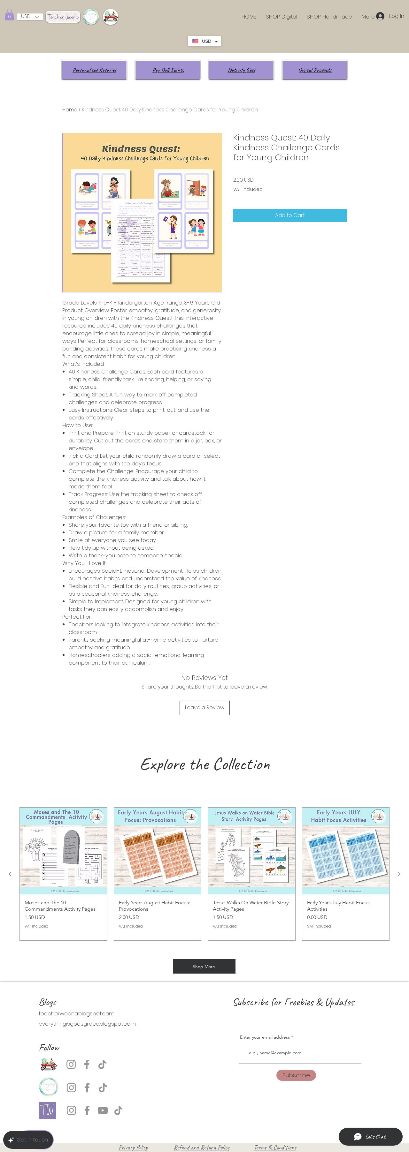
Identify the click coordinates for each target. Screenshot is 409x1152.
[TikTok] (102, 1064)
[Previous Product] (10, 874)
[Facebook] (87, 1064)
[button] (9, 14)
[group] (204, 874)
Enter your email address (265, 1037)
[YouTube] (102, 1110)
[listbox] (30, 16)
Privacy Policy (133, 1147)
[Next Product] (399, 874)
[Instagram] (71, 1064)
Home (69, 109)
